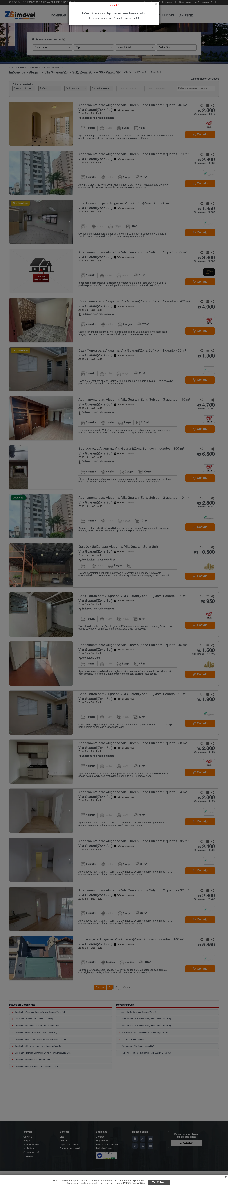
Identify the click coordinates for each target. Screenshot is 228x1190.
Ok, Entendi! (159, 1182)
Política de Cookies (134, 1183)
